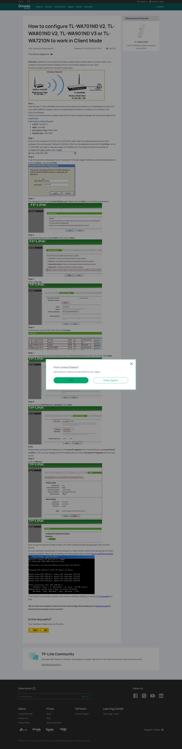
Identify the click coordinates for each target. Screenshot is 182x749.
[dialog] (91, 374)
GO (71, 380)
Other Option (110, 380)
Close (131, 363)
